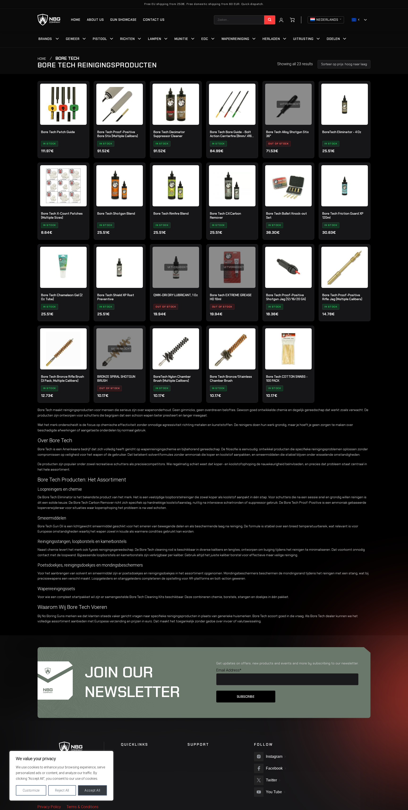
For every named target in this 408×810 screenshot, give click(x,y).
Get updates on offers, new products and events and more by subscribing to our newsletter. (287, 663)
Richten (127, 39)
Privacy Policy (49, 807)
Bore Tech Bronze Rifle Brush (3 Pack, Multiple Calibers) (62, 379)
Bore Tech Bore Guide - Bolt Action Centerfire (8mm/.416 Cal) (231, 134)
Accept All (92, 790)
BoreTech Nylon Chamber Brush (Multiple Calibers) (172, 379)
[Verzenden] (269, 19)
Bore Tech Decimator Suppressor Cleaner (169, 134)
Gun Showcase (123, 20)
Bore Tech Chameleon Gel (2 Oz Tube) (62, 297)
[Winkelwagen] (292, 20)
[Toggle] (57, 39)
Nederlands (327, 20)
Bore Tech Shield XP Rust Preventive (115, 297)
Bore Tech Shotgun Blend (116, 214)
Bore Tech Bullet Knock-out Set (286, 216)
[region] (61, 776)
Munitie (181, 39)
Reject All (62, 790)
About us (95, 20)
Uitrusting (303, 39)
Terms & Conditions (82, 807)
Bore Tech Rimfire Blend (171, 214)
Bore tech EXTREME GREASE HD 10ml (231, 297)
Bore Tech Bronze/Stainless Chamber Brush (231, 379)
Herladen (271, 39)
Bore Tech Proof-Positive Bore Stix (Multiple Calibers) (117, 134)
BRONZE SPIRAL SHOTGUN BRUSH (116, 379)
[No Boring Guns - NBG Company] (49, 20)
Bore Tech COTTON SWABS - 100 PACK (287, 379)
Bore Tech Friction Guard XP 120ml (342, 216)
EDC (204, 39)
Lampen (154, 39)
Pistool (100, 39)
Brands (45, 39)
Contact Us (154, 20)
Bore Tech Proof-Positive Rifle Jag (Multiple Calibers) (342, 297)
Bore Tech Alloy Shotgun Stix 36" (287, 134)
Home (76, 20)
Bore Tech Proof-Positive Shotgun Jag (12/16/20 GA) (286, 297)
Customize (31, 790)
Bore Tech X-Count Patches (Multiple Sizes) (62, 216)
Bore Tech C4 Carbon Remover (225, 216)
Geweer (73, 39)
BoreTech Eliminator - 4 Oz (341, 132)
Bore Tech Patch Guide (58, 132)
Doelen (333, 39)
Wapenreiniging (235, 39)
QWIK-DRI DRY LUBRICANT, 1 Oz (175, 295)
